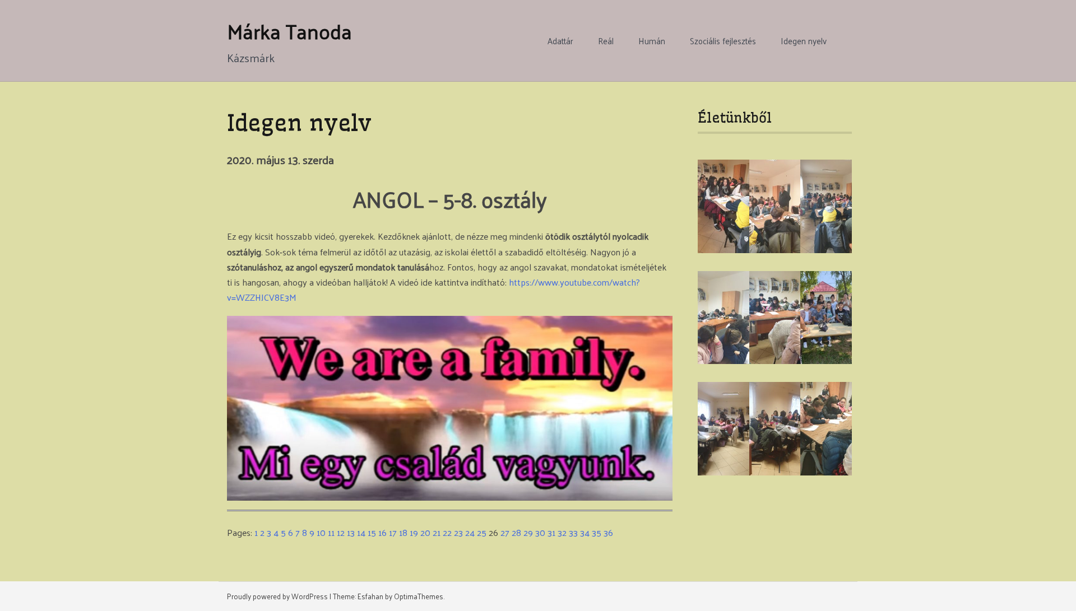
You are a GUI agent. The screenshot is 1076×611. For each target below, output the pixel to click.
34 (585, 532)
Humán (651, 41)
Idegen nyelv (804, 41)
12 (341, 532)
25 (481, 532)
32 (562, 532)
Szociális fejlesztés (723, 41)
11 (331, 532)
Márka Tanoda (289, 30)
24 (470, 532)
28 (516, 532)
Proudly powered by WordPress (277, 596)
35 (596, 532)
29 (528, 532)
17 (393, 532)
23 (458, 532)
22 (447, 532)
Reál (606, 41)
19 (414, 532)
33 (573, 532)
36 (608, 532)
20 (425, 532)
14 (361, 532)
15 (372, 532)
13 (351, 532)
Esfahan (370, 596)
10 (321, 532)
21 (436, 532)
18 (403, 532)
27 (504, 532)
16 (382, 532)
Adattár (560, 41)
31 (551, 532)
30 (540, 532)
